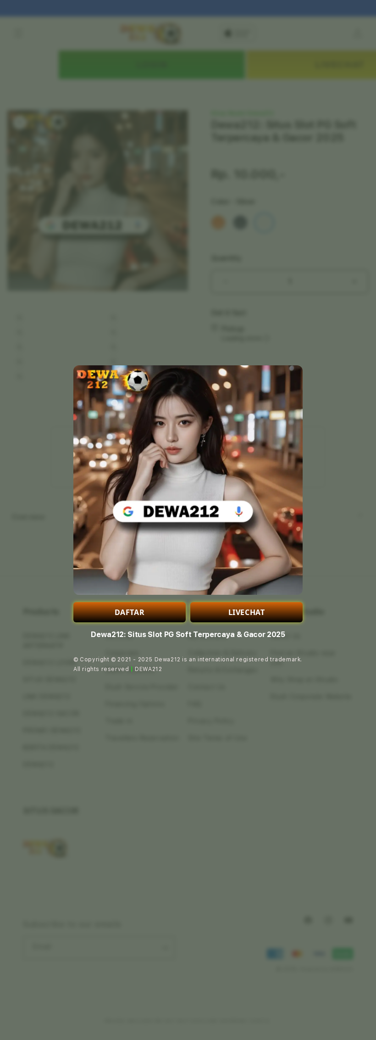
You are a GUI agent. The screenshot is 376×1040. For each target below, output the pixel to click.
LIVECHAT (246, 612)
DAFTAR (130, 612)
